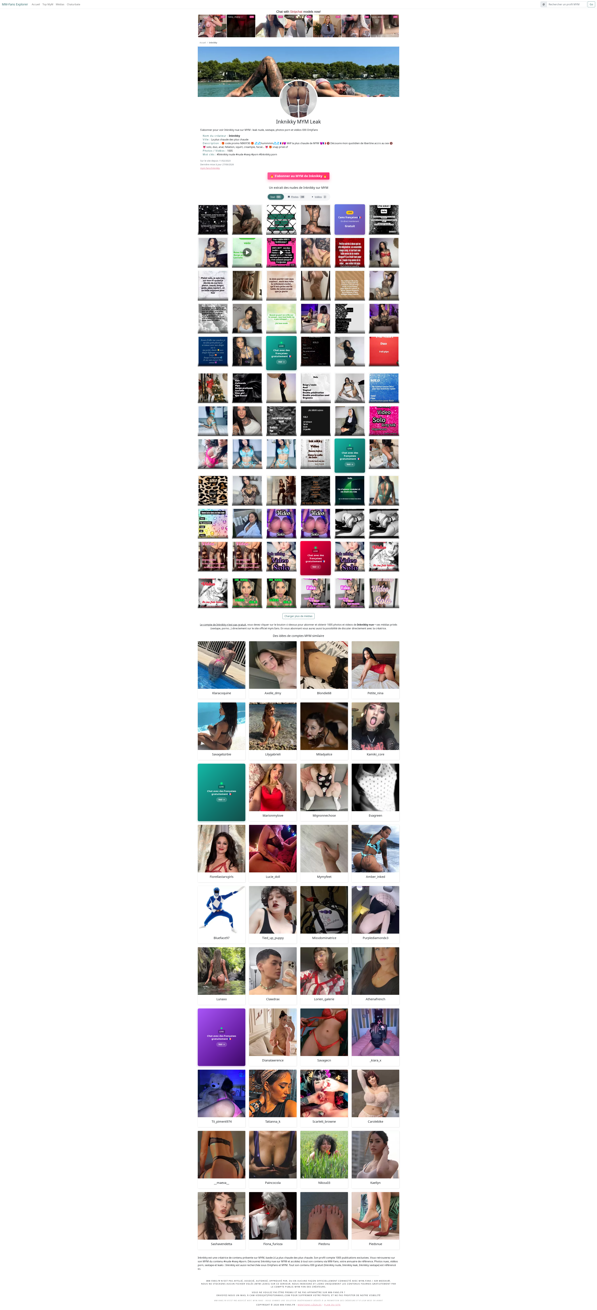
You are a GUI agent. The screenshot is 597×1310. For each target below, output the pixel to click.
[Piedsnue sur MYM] (375, 1216)
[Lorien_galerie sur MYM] (324, 971)
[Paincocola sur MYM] (273, 1154)
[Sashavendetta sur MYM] (221, 1216)
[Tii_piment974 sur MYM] (221, 1093)
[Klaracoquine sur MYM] (221, 665)
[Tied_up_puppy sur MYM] (273, 910)
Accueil (36, 4)
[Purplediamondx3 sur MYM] (375, 910)
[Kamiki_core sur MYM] (375, 726)
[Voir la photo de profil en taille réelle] (298, 107)
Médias (60, 4)
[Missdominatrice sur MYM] (324, 910)
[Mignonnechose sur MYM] (324, 787)
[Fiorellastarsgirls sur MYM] (221, 848)
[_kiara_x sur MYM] (375, 1032)
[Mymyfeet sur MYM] (324, 848)
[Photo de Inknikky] (213, 219)
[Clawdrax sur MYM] (273, 971)
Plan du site (332, 1304)
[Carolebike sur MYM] (375, 1093)
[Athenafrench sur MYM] (375, 971)
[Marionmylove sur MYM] (273, 787)
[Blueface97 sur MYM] (221, 910)
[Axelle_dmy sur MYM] (273, 665)
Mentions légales (310, 1304)
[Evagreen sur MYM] (375, 787)
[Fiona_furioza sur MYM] (273, 1216)
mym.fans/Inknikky (210, 168)
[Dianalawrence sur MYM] (273, 1032)
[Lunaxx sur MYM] (221, 971)
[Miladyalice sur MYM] (324, 726)
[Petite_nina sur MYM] (375, 665)
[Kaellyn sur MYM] (375, 1154)
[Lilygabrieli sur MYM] (273, 726)
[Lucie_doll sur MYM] (273, 848)
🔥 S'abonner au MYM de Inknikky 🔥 (298, 176)
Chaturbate (73, 4)
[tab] (276, 197)
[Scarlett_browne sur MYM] (324, 1093)
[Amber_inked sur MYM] (375, 848)
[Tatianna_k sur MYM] (273, 1093)
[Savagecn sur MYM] (324, 1032)
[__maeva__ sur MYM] (221, 1154)
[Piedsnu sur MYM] (324, 1216)
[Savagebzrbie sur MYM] (221, 726)
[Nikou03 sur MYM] (324, 1154)
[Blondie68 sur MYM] (324, 665)
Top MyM (47, 4)
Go (591, 4)
